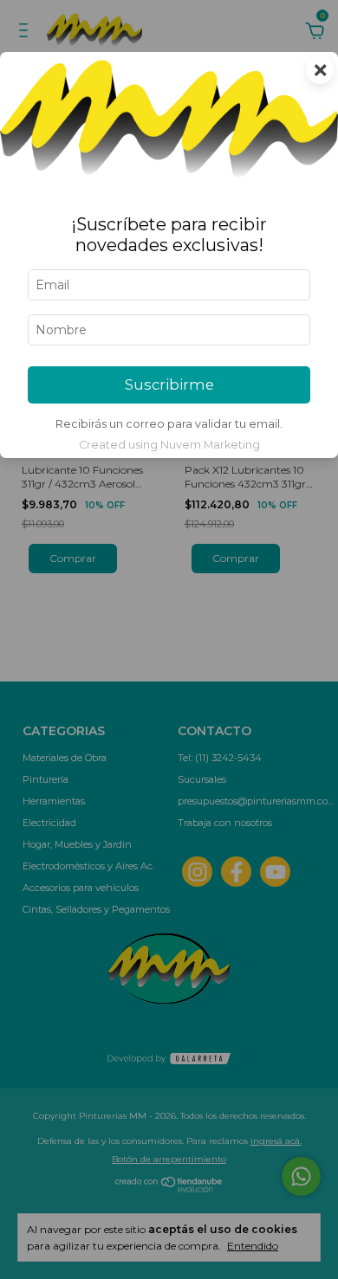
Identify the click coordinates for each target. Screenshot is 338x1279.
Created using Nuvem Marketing (169, 444)
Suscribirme (169, 384)
